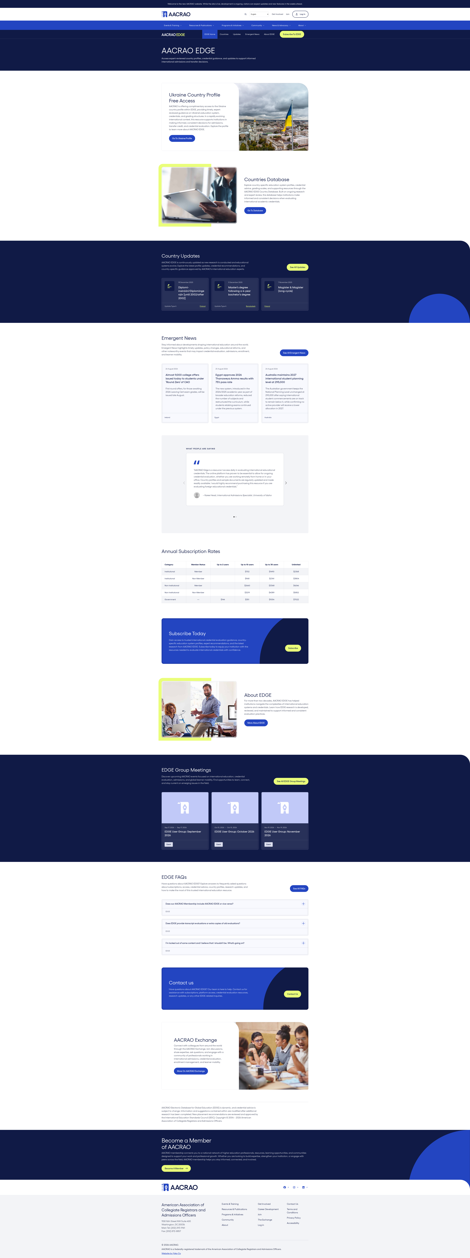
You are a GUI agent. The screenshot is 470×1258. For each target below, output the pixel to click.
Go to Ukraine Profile (182, 138)
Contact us (292, 994)
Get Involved (277, 14)
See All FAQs (299, 888)
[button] (234, 516)
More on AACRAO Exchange (191, 1071)
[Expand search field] (245, 14)
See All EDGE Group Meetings (291, 781)
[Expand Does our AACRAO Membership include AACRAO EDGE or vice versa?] (235, 904)
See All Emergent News (294, 353)
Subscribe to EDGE (292, 34)
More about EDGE (256, 723)
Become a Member (174, 1168)
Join (287, 14)
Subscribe (293, 648)
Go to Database (255, 210)
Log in (302, 14)
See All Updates (297, 267)
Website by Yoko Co (171, 1253)
